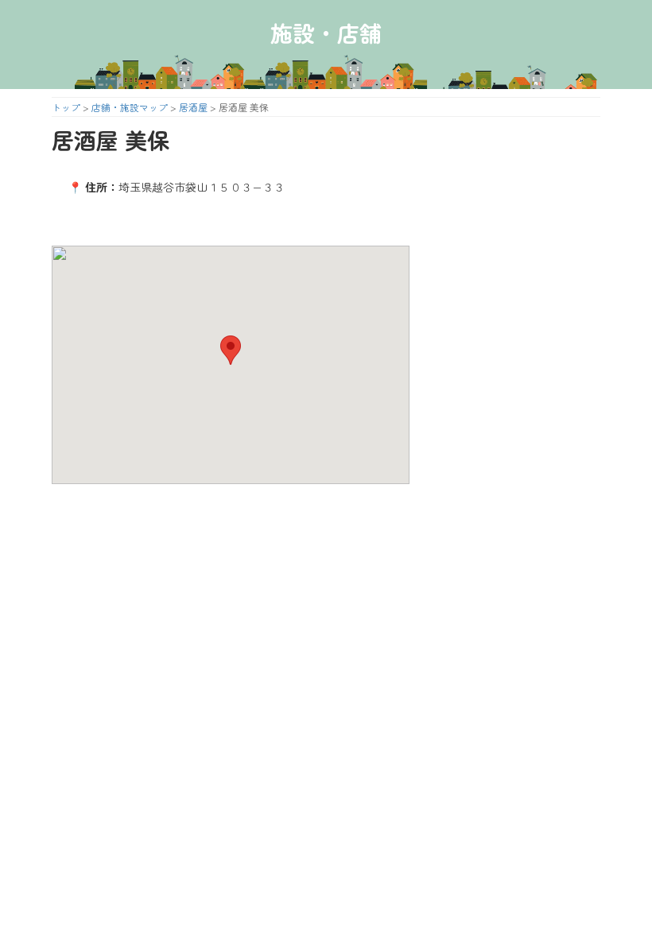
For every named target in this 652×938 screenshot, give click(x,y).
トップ (66, 107)
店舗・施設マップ (129, 107)
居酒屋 (193, 107)
